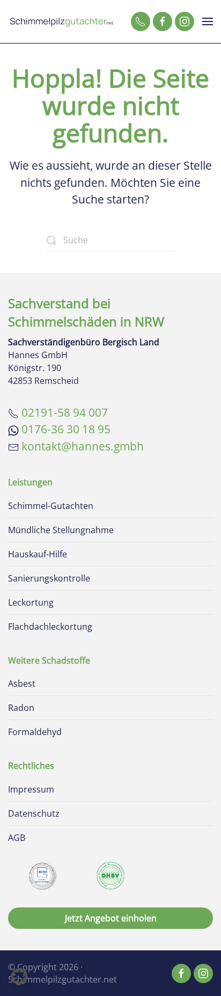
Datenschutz (34, 813)
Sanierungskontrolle (49, 578)
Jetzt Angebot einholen (111, 918)
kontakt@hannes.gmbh (82, 446)
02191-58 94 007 (64, 412)
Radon (21, 708)
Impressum (31, 789)
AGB (16, 838)
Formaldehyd (35, 732)
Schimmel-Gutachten (50, 506)
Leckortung (31, 602)
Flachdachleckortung (50, 627)
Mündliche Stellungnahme (61, 530)
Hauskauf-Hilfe (37, 554)
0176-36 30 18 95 (65, 429)
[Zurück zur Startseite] (61, 21)
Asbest (21, 683)
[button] (207, 21)
